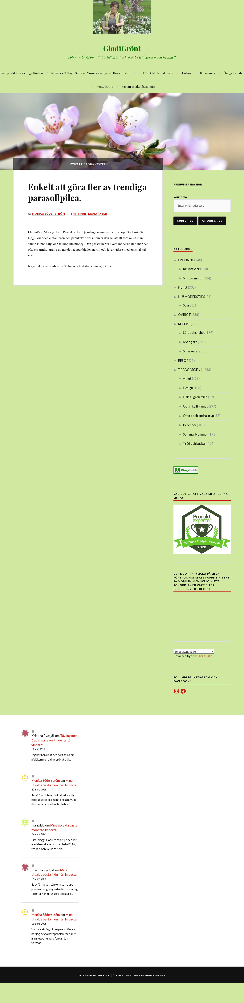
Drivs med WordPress (93, 975)
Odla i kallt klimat (195, 406)
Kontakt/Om (104, 86)
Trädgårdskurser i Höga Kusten (21, 73)
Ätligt (187, 378)
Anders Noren (155, 975)
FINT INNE (80, 213)
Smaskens (190, 351)
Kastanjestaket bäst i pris (138, 86)
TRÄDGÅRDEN (189, 370)
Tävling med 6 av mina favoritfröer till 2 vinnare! (54, 740)
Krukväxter (97, 213)
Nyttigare (190, 342)
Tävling (187, 73)
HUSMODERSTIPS (191, 297)
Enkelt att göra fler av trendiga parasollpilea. (87, 192)
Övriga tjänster (234, 73)
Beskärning (207, 73)
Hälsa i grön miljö (195, 397)
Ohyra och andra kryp (198, 416)
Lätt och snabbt (194, 333)
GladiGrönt (122, 48)
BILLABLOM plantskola (154, 73)
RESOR (183, 361)
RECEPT (184, 324)
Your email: (181, 197)
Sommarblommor (195, 434)
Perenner (189, 425)
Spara (187, 305)
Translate (205, 656)
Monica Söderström (48, 213)
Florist (182, 287)
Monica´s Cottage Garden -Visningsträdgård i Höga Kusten (90, 73)
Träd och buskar (194, 443)
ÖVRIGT (184, 315)
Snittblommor (193, 278)
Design (188, 388)
